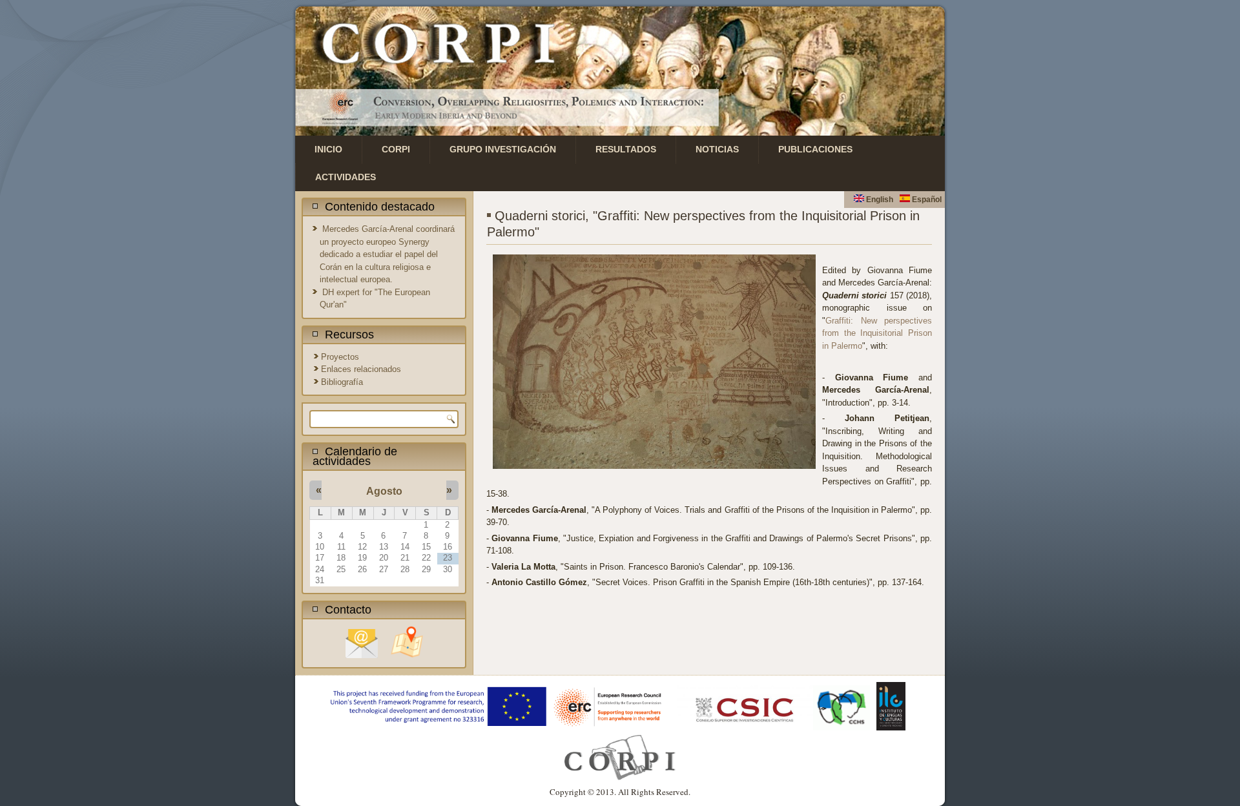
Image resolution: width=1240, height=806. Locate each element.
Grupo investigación (503, 149)
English (878, 199)
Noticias (717, 149)
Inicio (328, 149)
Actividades (345, 177)
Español (926, 199)
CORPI (396, 149)
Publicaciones (815, 149)
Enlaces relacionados (361, 369)
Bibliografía (342, 382)
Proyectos (340, 357)
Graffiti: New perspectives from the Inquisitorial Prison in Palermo (877, 333)
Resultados (625, 149)
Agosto (384, 491)
